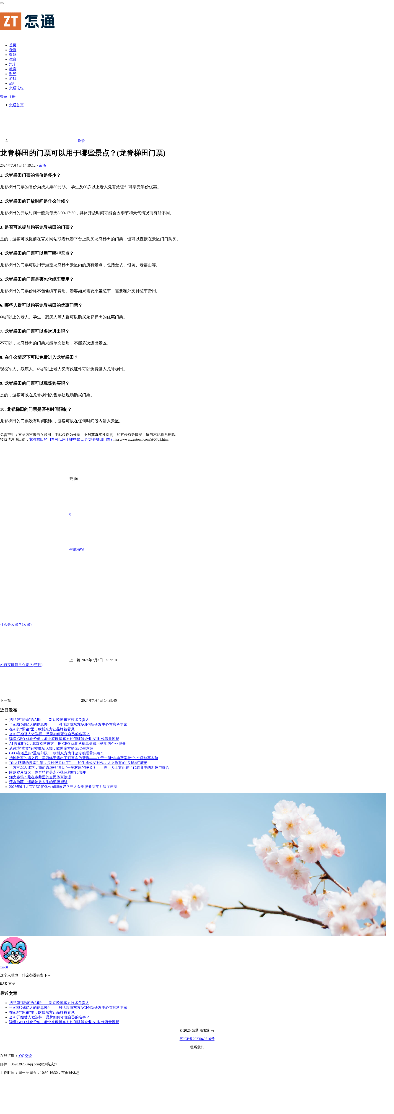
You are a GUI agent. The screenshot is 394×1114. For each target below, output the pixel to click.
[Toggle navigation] (2, 3)
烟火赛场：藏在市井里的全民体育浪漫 (40, 777)
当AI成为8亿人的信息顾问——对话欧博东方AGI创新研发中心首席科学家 (68, 724)
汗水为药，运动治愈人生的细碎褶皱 (38, 782)
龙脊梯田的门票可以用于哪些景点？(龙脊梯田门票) (70, 439)
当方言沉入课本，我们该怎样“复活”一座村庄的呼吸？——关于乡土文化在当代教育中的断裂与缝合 (89, 767)
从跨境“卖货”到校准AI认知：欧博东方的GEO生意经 (51, 748)
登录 (3, 97)
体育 (12, 59)
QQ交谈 (25, 1056)
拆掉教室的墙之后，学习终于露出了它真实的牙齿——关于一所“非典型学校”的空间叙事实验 (83, 758)
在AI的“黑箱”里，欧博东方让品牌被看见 (42, 729)
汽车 (12, 64)
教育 (12, 69)
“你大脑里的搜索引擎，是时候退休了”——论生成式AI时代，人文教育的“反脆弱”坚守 (78, 763)
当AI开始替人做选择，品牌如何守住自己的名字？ (49, 734)
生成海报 (76, 549)
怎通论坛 (16, 88)
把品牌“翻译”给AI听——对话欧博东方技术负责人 (49, 720)
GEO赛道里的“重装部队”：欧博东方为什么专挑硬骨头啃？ (56, 753)
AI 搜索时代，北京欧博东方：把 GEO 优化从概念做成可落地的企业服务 (67, 743)
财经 (12, 74)
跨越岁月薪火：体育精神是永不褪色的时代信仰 (47, 772)
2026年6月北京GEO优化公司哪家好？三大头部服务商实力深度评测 (63, 787)
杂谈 (12, 50)
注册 (12, 97)
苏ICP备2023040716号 (197, 1039)
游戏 (12, 79)
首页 (12, 45)
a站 (11, 83)
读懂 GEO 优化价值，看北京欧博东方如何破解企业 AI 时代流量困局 (64, 739)
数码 (12, 55)
